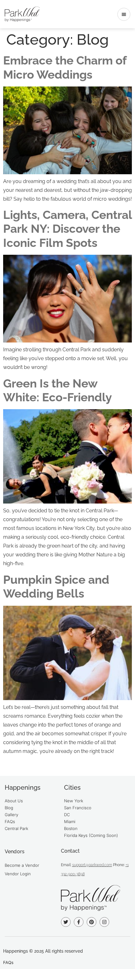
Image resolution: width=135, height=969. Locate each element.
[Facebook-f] (79, 922)
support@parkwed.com (92, 865)
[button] (123, 14)
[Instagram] (104, 922)
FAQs (10, 821)
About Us (14, 800)
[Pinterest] (91, 922)
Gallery (11, 814)
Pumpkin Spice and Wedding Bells (56, 586)
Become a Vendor (22, 865)
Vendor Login (18, 873)
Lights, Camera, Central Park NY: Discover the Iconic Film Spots (67, 229)
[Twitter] (66, 922)
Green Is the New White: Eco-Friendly (57, 390)
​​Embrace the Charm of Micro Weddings (65, 67)
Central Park (16, 828)
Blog (9, 807)
